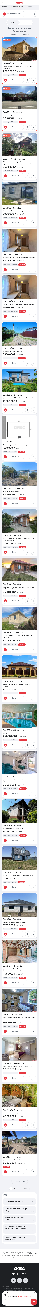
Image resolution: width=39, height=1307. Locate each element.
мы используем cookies (24, 1296)
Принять (20, 1302)
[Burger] (36, 2)
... (21, 1189)
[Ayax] (19, 3)
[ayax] (19, 1268)
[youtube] (19, 1280)
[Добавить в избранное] (27, 80)
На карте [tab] (27, 22)
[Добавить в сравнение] (33, 80)
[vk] (13, 1280)
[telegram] (25, 1280)
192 (25, 1189)
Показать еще (19, 1181)
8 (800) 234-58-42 (19, 1274)
